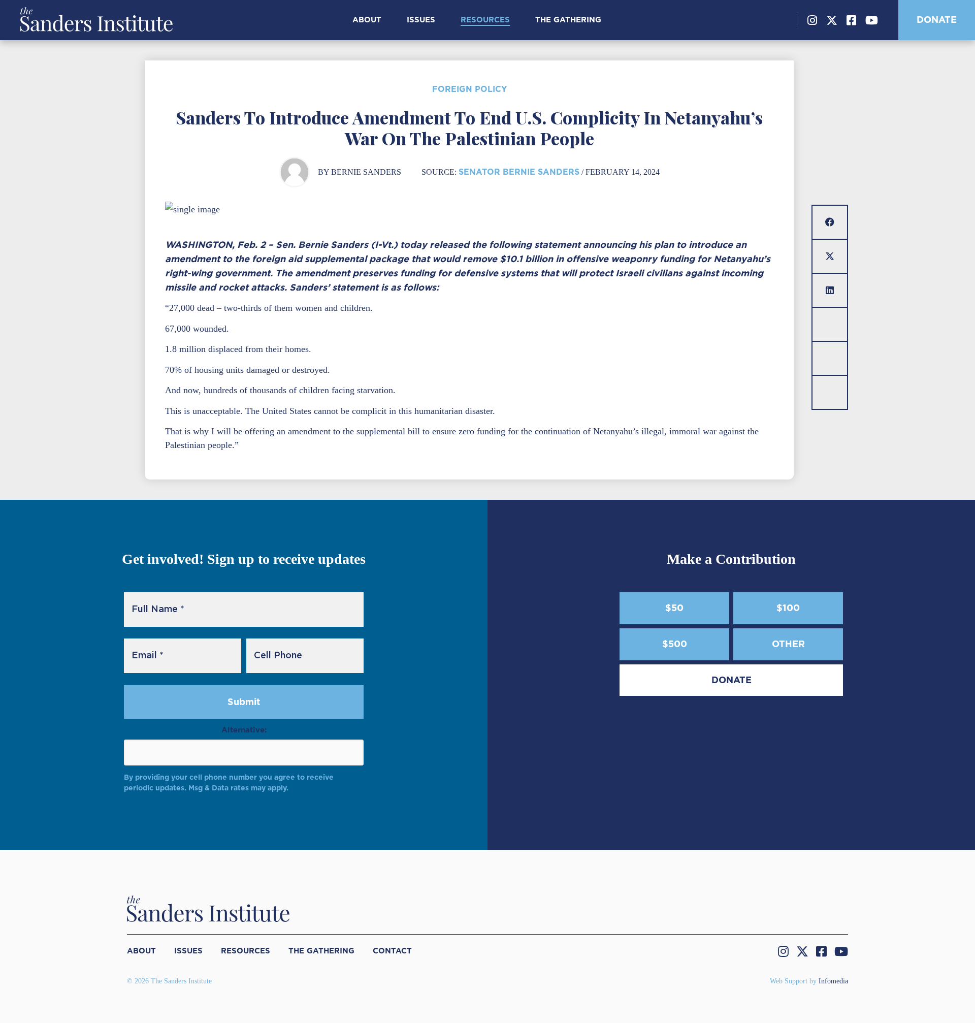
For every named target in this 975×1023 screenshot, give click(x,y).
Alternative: (244, 729)
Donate (937, 19)
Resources (485, 19)
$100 (788, 607)
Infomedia (833, 981)
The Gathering (568, 19)
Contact (392, 950)
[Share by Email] (829, 324)
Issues (421, 19)
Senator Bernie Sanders (519, 172)
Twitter (831, 20)
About (366, 19)
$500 (674, 643)
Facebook (851, 20)
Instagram (812, 20)
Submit (244, 701)
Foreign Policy (469, 89)
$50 (674, 607)
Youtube (871, 20)
